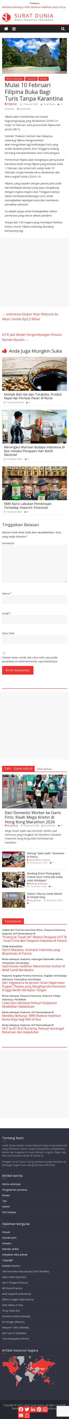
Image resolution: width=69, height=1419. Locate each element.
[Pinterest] (39, 1409)
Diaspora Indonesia (54, 929)
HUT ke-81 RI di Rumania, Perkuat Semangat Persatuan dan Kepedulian (33, 1030)
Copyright (7, 1260)
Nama (6, 593)
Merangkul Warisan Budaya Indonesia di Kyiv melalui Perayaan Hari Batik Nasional (34, 451)
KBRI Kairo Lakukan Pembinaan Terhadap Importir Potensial (27, 506)
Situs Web (8, 633)
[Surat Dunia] (6, 29)
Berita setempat (15, 78)
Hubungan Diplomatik (42, 959)
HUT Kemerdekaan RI (24, 933)
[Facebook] (21, 1409)
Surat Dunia (50, 104)
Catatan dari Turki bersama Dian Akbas (22, 929)
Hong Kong (12, 825)
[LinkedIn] (33, 1409)
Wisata (43, 78)
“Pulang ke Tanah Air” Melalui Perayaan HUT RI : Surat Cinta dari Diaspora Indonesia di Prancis (34, 939)
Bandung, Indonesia (37, 883)
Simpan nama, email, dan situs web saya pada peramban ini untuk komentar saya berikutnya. (30, 659)
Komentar (8, 543)
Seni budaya (9, 1212)
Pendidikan (20, 999)
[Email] (21, 1415)
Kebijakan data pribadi (14, 1254)
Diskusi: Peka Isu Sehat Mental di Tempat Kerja (44, 895)
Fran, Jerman (34, 900)
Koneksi (6, 1243)
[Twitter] (27, 1409)
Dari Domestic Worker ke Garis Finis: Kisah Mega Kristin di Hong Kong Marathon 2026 (33, 817)
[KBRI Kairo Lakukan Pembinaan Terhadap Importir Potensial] (34, 468)
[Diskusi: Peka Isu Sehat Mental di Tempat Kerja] (13, 894)
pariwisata (25, 108)
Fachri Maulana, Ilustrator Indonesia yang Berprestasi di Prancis (31, 951)
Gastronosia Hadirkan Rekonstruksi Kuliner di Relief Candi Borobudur (33, 968)
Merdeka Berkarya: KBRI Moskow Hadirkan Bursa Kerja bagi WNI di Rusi (31, 1017)
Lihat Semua (44, 769)
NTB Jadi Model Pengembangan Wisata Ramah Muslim (32, 337)
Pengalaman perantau (14, 1189)
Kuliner (59, 959)
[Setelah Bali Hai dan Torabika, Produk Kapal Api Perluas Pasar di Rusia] (34, 359)
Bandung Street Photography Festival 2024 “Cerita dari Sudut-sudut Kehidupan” (45, 877)
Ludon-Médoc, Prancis (39, 860)
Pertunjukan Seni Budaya (15, 962)
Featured (31, 78)
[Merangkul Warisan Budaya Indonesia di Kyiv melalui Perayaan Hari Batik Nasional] (34, 412)
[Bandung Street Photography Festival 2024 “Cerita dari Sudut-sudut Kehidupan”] (13, 873)
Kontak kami (9, 1237)
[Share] (27, 1415)
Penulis (6, 1232)
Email (6, 613)
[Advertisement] (34, 272)
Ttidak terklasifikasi (12, 946)
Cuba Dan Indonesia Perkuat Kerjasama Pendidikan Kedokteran (29, 1005)
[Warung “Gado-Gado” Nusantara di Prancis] (13, 853)
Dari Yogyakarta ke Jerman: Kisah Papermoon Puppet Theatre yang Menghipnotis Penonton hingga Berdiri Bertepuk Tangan (34, 986)
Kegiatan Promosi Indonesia (28, 975)
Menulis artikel (10, 1249)
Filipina (11, 104)
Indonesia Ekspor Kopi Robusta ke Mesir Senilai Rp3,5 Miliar (30, 316)
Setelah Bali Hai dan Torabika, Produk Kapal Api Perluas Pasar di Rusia (33, 396)
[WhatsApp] (45, 1409)
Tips (4, 1201)
